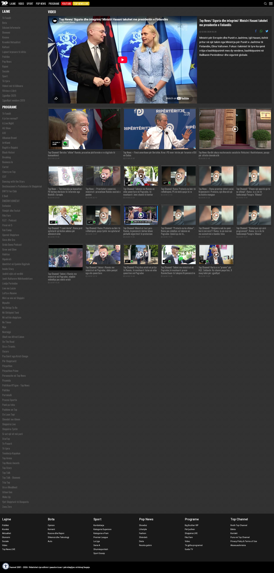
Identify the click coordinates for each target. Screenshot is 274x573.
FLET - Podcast (9, 220)
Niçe (4, 327)
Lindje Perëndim (10, 283)
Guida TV (189, 549)
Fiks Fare (6, 215)
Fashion (142, 533)
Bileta (233, 529)
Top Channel (239, 519)
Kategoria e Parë (100, 533)
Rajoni (5, 66)
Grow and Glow (9, 249)
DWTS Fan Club (9, 191)
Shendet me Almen (11, 419)
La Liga (96, 541)
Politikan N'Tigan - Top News (15, 385)
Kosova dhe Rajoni (56, 533)
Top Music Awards (10, 463)
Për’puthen (190, 529)
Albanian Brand (9, 138)
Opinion (51, 525)
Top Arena (7, 458)
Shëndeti (143, 537)
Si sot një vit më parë (12, 434)
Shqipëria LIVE (191, 533)
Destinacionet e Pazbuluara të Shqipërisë (22, 186)
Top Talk (6, 473)
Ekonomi (6, 32)
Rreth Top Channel (238, 525)
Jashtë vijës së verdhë (12, 274)
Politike (6, 57)
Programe (54, 3)
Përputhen (7, 366)
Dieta (141, 541)
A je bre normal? (10, 118)
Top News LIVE (81, 3)
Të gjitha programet (194, 545)
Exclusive (6, 206)
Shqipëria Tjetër (10, 429)
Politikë (5, 525)
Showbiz (143, 525)
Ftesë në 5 (7, 225)
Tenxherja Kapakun (11, 453)
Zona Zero (7, 506)
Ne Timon (6, 322)
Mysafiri (6, 303)
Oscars (5, 351)
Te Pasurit (7, 443)
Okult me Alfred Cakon (13, 337)
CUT (4, 176)
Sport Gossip (99, 553)
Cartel (5, 167)
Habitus (6, 254)
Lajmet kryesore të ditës (14, 52)
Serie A (96, 545)
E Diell (5, 196)
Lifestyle (143, 529)
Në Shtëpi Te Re (9, 307)
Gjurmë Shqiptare (10, 235)
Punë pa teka (8, 405)
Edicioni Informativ (11, 27)
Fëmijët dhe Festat (11, 210)
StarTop (6, 439)
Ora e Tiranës (8, 346)
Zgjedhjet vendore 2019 (13, 100)
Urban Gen (7, 492)
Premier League (100, 537)
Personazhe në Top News (14, 375)
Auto (50, 541)
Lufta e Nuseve (9, 293)
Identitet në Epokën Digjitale (16, 264)
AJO (4, 133)
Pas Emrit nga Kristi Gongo (15, 356)
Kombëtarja (98, 525)
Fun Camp (7, 230)
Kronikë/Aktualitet (11, 42)
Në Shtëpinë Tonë (10, 312)
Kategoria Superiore (102, 529)
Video (21, 3)
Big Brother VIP (191, 525)
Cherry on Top (9, 172)
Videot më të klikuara (12, 86)
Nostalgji (6, 332)
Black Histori (8, 152)
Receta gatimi (145, 545)
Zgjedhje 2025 (9, 95)
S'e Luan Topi (8, 414)
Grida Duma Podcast (12, 244)
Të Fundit (6, 18)
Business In (7, 162)
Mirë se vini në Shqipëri (13, 298)
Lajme (13, 3)
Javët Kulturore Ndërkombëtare (17, 278)
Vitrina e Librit (9, 91)
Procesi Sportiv (9, 400)
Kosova (5, 37)
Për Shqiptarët (9, 361)
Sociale (5, 71)
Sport (30, 3)
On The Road (8, 341)
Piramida (6, 380)
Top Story (7, 468)
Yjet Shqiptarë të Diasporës (15, 502)
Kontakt (233, 533)
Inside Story (8, 269)
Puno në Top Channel (240, 537)
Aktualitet (6, 533)
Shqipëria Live (9, 424)
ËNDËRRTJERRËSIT (11, 201)
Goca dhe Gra (8, 240)
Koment (51, 529)
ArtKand (6, 142)
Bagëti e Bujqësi (10, 147)
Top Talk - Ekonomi (11, 477)
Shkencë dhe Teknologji (58, 537)
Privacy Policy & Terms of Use (243, 541)
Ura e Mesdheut (9, 487)
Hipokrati (6, 259)
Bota (4, 23)
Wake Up (6, 497)
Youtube (66, 3)
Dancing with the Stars (13, 181)
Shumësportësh (100, 549)
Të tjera (6, 81)
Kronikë (5, 529)
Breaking (6, 157)
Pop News (41, 3)
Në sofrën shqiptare (11, 317)
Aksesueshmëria (238, 545)
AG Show (6, 128)
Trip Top (6, 482)
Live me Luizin (9, 288)
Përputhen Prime (10, 371)
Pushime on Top (9, 409)
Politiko (6, 390)
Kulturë (5, 47)
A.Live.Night (8, 123)
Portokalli (7, 395)
